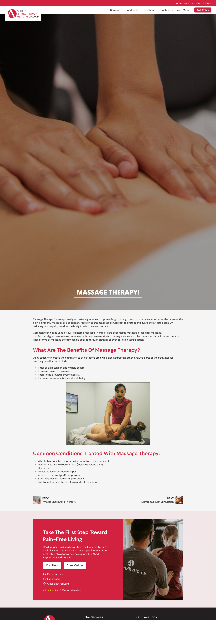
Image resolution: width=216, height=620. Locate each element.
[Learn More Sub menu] (190, 9)
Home (178, 3)
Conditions (132, 10)
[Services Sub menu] (121, 9)
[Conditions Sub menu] (139, 9)
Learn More (182, 10)
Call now (52, 565)
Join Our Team (192, 3)
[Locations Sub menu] (156, 9)
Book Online (202, 10)
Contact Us (166, 10)
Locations (149, 10)
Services (115, 10)
